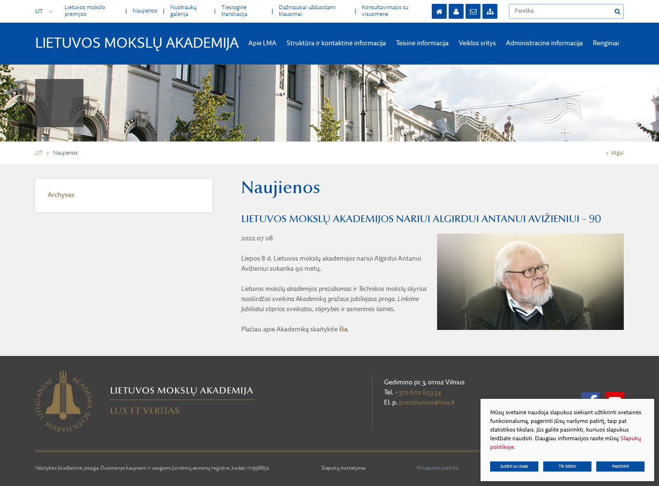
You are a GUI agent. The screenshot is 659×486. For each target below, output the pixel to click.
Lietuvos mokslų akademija (137, 44)
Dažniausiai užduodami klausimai (307, 11)
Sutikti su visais (514, 466)
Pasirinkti (620, 466)
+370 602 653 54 (418, 392)
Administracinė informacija (544, 43)
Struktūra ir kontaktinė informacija (336, 43)
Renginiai (606, 43)
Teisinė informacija (422, 43)
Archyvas (61, 195)
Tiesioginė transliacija (234, 11)
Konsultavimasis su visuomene (385, 11)
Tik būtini (567, 466)
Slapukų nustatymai (343, 468)
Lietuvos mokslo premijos (85, 11)
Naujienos (145, 11)
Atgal (617, 153)
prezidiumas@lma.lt (427, 402)
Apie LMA (262, 43)
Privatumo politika (437, 468)
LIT (39, 11)
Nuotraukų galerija (183, 11)
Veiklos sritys (477, 43)
